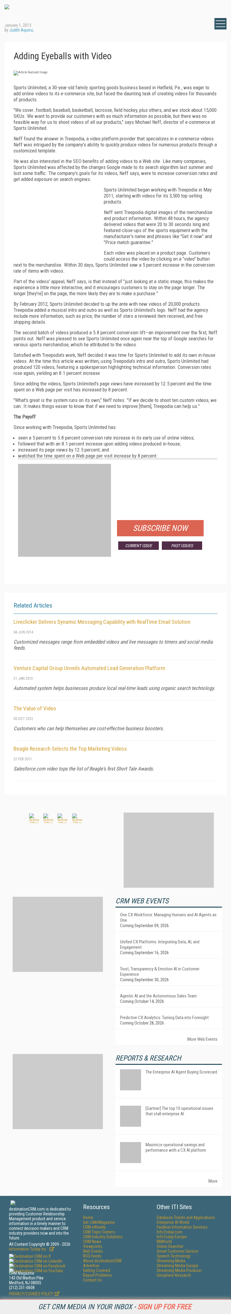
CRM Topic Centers (99, 1232)
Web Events (93, 1251)
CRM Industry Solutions (103, 1236)
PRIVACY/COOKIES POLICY (31, 1293)
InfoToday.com (169, 1232)
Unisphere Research (174, 1275)
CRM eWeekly (94, 1227)
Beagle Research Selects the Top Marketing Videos (70, 748)
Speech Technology (173, 1256)
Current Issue (138, 545)
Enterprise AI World (173, 1222)
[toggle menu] (220, 23)
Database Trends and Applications (186, 1217)
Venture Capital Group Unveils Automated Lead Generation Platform (89, 668)
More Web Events (202, 1039)
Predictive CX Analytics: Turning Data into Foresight (164, 1017)
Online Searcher (170, 1246)
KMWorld (164, 1241)
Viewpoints (92, 1246)
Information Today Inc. (28, 1249)
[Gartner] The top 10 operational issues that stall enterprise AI (179, 1111)
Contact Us (92, 1280)
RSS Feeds (92, 1256)
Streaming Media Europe (177, 1265)
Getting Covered (96, 1270)
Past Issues (182, 545)
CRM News (92, 1241)
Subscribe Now (160, 528)
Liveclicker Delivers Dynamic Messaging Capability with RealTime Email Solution (102, 621)
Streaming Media (171, 1260)
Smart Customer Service (177, 1251)
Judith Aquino (21, 30)
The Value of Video (35, 708)
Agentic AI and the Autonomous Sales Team (158, 996)
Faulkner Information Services (182, 1227)
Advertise (91, 1265)
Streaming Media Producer (179, 1270)
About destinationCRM (102, 1260)
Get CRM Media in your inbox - (114, 1307)
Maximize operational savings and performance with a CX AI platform (176, 1147)
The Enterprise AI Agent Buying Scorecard (181, 1072)
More (212, 1181)
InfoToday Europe (172, 1236)
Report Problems (97, 1275)
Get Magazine (99, 1222)
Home (88, 1217)
